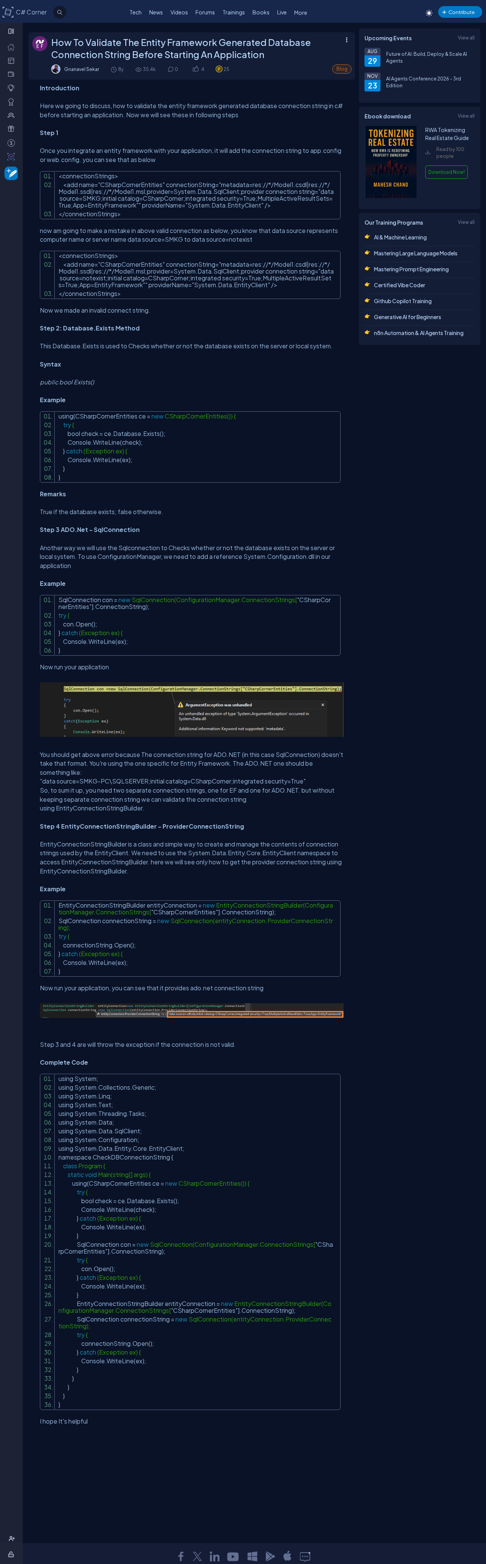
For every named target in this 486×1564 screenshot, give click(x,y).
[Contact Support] (305, 1556)
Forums (205, 12)
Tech (135, 12)
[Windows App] (252, 1556)
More (300, 12)
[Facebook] (180, 1556)
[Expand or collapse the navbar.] (12, 31)
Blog (341, 69)
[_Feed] (13, 46)
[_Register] (13, 1538)
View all (466, 38)
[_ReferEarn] (13, 128)
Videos (179, 12)
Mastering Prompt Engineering (411, 269)
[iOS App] (287, 1556)
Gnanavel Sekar (81, 69)
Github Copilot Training (403, 300)
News (156, 12)
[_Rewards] (13, 142)
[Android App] (270, 1556)
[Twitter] (197, 1556)
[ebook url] (391, 196)
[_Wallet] (13, 74)
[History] (113, 69)
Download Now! (446, 172)
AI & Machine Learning (400, 237)
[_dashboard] (13, 60)
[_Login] (12, 1554)
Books (261, 12)
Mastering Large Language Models (416, 253)
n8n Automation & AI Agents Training (419, 332)
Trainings (233, 12)
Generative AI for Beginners (407, 316)
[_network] (13, 115)
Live (282, 12)
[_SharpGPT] (13, 156)
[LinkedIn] (214, 1556)
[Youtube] (233, 1556)
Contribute (461, 12)
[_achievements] (13, 102)
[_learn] (13, 87)
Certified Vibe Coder (399, 285)
